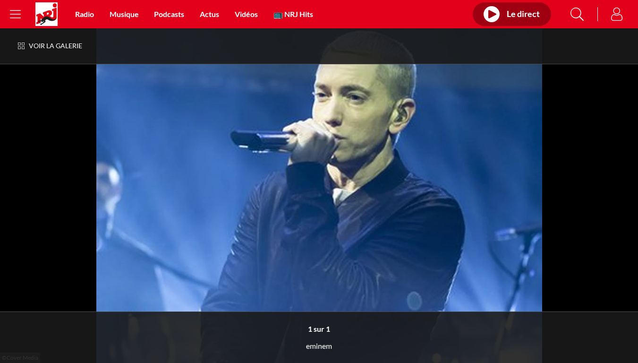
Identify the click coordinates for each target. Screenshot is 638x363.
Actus (209, 13)
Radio (84, 13)
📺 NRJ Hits (293, 13)
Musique (124, 13)
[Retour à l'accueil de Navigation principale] (46, 14)
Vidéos (246, 13)
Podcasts (169, 13)
